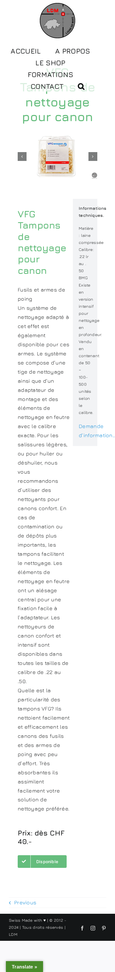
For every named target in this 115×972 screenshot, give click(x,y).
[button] (81, 85)
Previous (25, 902)
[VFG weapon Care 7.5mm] (57, 156)
